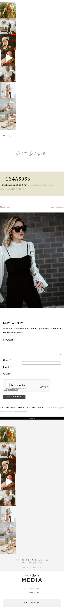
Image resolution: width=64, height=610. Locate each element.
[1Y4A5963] (32, 260)
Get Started (32, 603)
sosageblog (7, 4)
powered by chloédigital (32, 567)
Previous (57, 207)
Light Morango (37, 563)
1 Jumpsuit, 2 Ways (37, 185)
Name (7, 360)
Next (5, 207)
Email (7, 367)
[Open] (8, 10)
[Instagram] (13, 14)
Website (7, 374)
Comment (9, 340)
